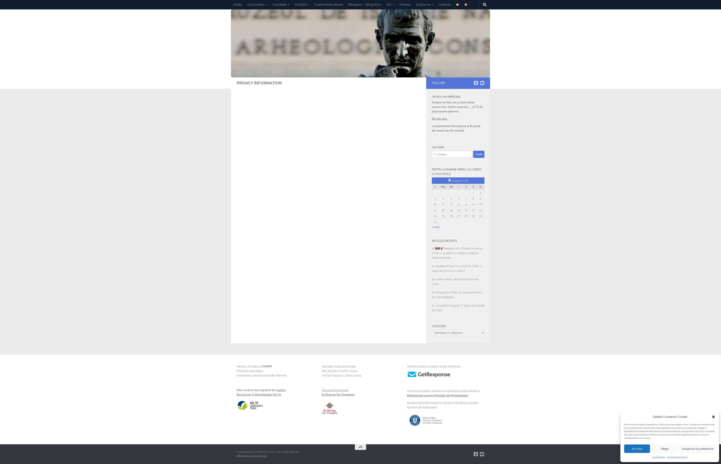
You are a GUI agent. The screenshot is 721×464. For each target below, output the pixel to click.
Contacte (444, 4)
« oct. (436, 227)
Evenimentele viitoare (328, 4)
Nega (664, 448)
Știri (389, 4)
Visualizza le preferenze (697, 448)
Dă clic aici (440, 118)
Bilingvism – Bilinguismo (364, 4)
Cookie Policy (659, 457)
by (323, 394)
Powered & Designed (335, 390)
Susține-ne (423, 4)
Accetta (637, 448)
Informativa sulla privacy (252, 456)
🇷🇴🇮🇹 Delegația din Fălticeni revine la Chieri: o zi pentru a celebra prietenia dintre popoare (457, 253)
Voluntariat (279, 4)
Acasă (238, 4)
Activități (300, 4)
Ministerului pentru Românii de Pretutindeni (437, 395)
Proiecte (405, 4)
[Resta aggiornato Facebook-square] (476, 83)
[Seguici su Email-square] (482, 83)
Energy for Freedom (339, 394)
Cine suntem (255, 4)
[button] (713, 417)
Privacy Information (677, 457)
